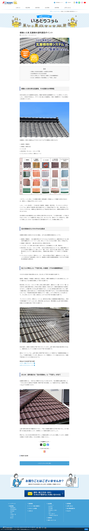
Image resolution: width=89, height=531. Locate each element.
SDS (11, 512)
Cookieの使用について (25, 529)
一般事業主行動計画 (53, 515)
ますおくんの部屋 (33, 508)
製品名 (11, 517)
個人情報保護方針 (71, 508)
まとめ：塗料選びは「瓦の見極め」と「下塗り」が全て (44, 77)
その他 (11, 516)
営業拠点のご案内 (53, 510)
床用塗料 (12, 511)
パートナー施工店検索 (34, 506)
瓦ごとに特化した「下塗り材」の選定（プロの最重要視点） (45, 75)
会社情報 (47, 7)
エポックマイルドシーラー (27, 365)
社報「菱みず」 (52, 513)
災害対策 (50, 517)
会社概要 (51, 508)
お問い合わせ (67, 7)
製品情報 (28, 7)
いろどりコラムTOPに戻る (44, 463)
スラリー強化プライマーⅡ (27, 363)
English (69, 2)
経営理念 (51, 506)
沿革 (50, 512)
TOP (51, 11)
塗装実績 (37, 7)
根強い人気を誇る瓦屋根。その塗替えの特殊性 (42, 71)
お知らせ (18, 7)
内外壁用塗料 (13, 509)
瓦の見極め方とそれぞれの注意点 (39, 73)
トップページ (12, 503)
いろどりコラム (56, 11)
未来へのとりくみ (52, 520)
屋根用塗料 (12, 507)
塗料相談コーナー (59, 2)
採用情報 (57, 7)
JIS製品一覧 (13, 514)
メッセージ (51, 505)
